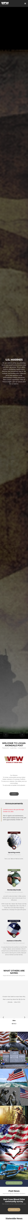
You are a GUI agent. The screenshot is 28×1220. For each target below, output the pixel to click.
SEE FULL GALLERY (14, 1182)
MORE (14, 793)
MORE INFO (14, 1209)
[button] (6, 734)
